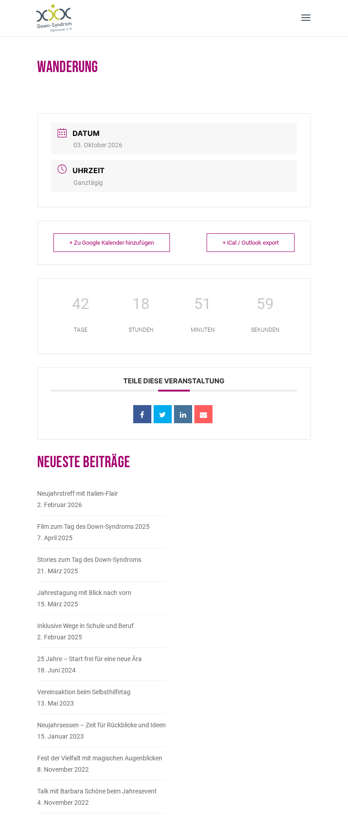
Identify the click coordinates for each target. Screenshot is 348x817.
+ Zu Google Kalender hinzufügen (111, 242)
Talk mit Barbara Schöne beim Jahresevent (97, 791)
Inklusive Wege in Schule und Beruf (85, 625)
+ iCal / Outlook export (250, 242)
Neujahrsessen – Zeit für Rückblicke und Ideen (101, 725)
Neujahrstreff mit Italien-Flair (77, 493)
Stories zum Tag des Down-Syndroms (89, 559)
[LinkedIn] (183, 414)
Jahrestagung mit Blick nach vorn (84, 592)
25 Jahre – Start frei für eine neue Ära (89, 658)
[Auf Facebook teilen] (142, 414)
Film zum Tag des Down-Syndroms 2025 (93, 526)
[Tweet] (163, 414)
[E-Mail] (203, 414)
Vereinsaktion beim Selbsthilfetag (83, 692)
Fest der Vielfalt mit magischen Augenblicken (99, 758)
